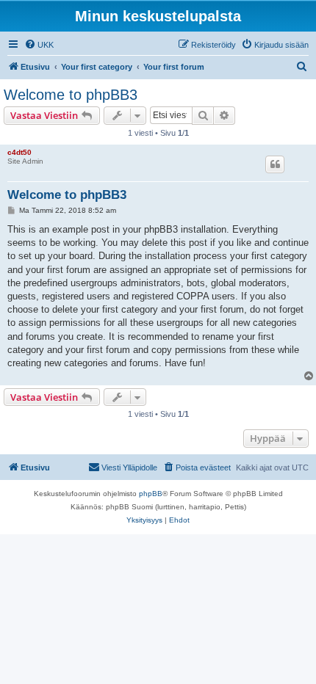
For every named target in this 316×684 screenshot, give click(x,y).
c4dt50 (19, 152)
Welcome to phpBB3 (70, 95)
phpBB (150, 494)
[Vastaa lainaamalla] (274, 164)
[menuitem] (39, 45)
